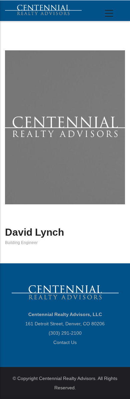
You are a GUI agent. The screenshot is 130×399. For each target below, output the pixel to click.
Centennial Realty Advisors (67, 378)
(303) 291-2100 (65, 333)
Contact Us (65, 342)
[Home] (43, 9)
